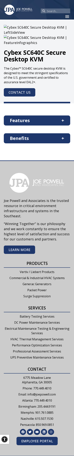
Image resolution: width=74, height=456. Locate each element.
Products (37, 263)
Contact (37, 369)
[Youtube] (37, 432)
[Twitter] (30, 432)
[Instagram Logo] (51, 432)
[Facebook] (23, 432)
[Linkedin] (44, 432)
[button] (67, 16)
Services (37, 308)
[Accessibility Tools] (4, 439)
